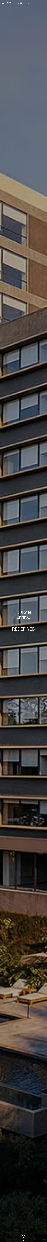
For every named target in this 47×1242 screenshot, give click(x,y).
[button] (6, 3)
